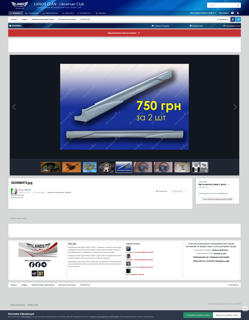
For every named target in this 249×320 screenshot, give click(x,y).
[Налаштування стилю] (232, 13)
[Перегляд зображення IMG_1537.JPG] (71, 167)
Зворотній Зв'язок (220, 250)
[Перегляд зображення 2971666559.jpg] (182, 167)
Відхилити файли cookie (227, 315)
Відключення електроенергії (122, 33)
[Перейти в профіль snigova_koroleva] (128, 263)
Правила (102, 13)
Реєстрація (224, 13)
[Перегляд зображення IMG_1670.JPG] (50, 167)
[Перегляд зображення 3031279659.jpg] (90, 167)
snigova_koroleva (132, 267)
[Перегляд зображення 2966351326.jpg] (106, 167)
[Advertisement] (124, 45)
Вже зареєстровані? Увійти (202, 13)
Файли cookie (32, 305)
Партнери (69, 13)
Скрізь (230, 5)
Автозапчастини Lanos (212, 184)
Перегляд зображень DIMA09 (59, 192)
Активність (85, 13)
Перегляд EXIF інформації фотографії (217, 199)
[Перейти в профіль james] (128, 271)
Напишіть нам (220, 253)
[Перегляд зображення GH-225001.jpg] (200, 167)
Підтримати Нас (216, 25)
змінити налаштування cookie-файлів (104, 317)
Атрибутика (33, 13)
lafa (127, 260)
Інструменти (228, 154)
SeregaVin (130, 252)
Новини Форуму (145, 25)
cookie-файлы (25, 317)
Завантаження (51, 13)
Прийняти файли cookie (199, 315)
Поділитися (162, 191)
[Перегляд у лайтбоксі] (124, 107)
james (128, 274)
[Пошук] (238, 5)
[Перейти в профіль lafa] (128, 256)
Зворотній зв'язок (18, 305)
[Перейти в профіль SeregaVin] (128, 248)
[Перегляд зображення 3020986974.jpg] (124, 167)
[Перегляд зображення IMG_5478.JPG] (143, 167)
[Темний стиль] (238, 13)
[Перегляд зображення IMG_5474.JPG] (163, 167)
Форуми (16, 13)
